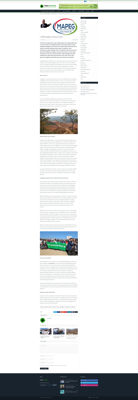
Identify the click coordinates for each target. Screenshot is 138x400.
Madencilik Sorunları (84, 65)
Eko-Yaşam (74, 11)
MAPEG (73, 307)
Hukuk (50, 307)
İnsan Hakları (83, 58)
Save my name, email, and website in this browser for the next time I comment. (54, 365)
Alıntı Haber (82, 24)
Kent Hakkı (82, 62)
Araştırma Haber (83, 26)
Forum (82, 78)
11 (77, 385)
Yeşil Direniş (43, 39)
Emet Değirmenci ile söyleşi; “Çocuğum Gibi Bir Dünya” (70, 387)
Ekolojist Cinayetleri (84, 47)
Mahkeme (68, 307)
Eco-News (58, 11)
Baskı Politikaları (83, 28)
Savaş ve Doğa (83, 71)
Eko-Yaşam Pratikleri (84, 43)
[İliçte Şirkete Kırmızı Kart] (72, 332)
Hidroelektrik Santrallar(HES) (85, 52)
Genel (82, 75)
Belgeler (82, 30)
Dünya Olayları (83, 34)
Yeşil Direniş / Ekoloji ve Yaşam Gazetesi (48, 11)
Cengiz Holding (43, 307)
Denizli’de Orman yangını (85, 87)
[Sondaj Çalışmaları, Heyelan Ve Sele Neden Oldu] (59, 332)
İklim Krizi (87, 11)
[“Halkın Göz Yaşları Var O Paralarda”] (45, 332)
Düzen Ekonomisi (83, 37)
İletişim (97, 397)
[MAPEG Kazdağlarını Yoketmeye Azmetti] (59, 26)
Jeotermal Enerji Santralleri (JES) (86, 60)
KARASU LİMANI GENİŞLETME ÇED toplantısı (87, 89)
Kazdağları (62, 307)
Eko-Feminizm (83, 39)
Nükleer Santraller (84, 67)
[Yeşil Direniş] (48, 6)
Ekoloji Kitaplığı (83, 45)
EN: (91, 11)
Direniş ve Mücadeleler (66, 11)
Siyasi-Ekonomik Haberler (85, 73)
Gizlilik (94, 397)
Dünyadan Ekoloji (83, 36)
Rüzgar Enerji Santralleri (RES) (85, 69)
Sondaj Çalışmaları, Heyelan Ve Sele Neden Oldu (59, 337)
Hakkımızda (90, 397)
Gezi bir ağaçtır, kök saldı (85, 91)
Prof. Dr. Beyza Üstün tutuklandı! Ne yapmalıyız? (71, 382)
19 (77, 379)
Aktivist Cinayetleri (84, 21)
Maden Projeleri (75, 39)
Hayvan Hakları (83, 50)
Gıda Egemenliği (81, 11)
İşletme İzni (55, 307)
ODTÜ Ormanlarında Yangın (85, 85)
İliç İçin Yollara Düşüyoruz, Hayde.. (71, 391)
